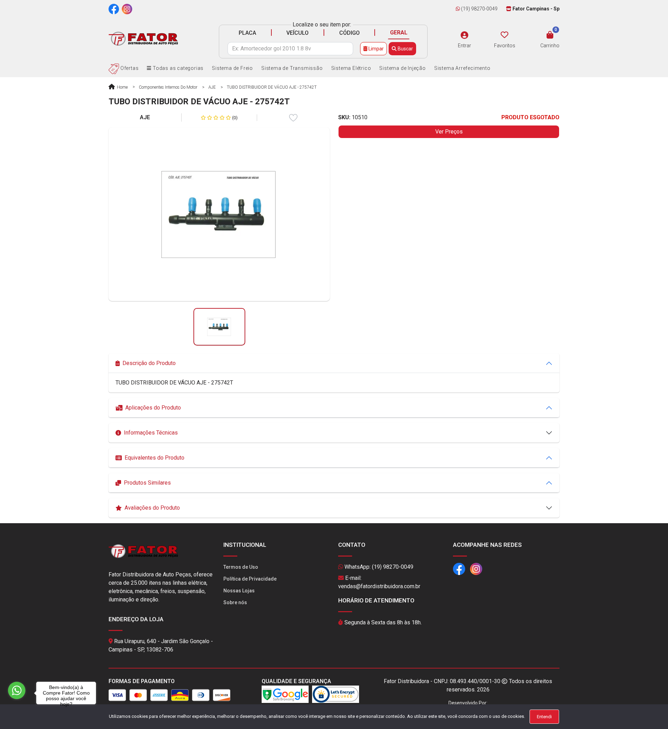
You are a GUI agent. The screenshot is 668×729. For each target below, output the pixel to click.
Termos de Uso (240, 567)
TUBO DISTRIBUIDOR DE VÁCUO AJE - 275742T (272, 87)
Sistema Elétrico (351, 68)
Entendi (544, 716)
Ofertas (128, 68)
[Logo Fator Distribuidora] (143, 38)
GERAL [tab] (398, 32)
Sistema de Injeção (402, 68)
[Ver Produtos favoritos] (504, 35)
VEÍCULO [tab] (297, 33)
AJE (212, 87)
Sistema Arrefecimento (462, 68)
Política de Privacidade (250, 579)
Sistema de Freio (232, 68)
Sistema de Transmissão (292, 68)
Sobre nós (235, 602)
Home (122, 87)
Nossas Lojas (239, 590)
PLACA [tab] (247, 33)
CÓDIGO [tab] (349, 33)
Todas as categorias (177, 68)
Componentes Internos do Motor (168, 87)
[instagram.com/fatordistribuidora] (127, 8)
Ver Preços (449, 131)
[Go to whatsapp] (16, 690)
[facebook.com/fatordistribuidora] (114, 8)
